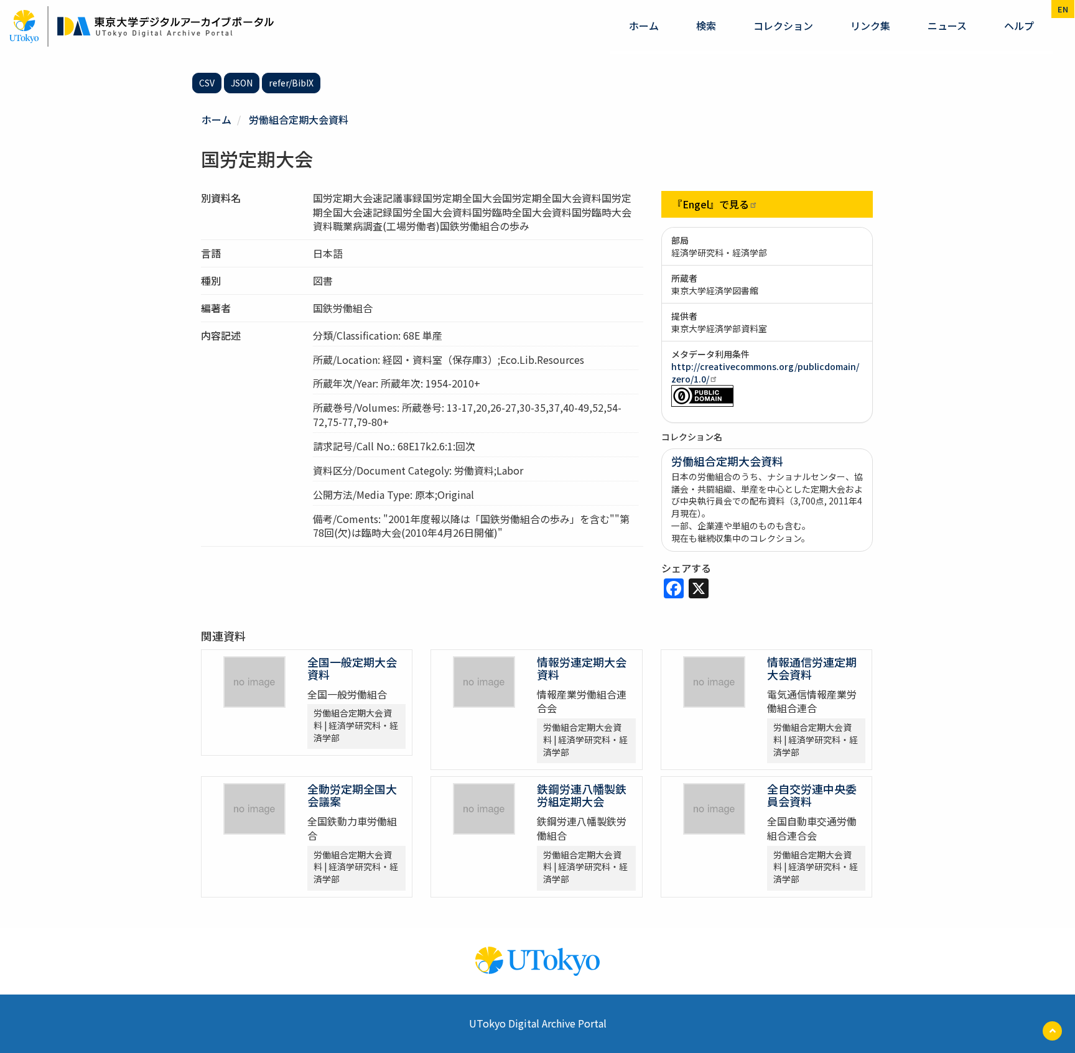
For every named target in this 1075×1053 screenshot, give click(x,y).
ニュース (947, 25)
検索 (706, 25)
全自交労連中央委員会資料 (812, 795)
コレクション (783, 25)
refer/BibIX (291, 83)
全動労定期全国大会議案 (352, 795)
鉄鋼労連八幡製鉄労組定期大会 (581, 795)
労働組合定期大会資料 (298, 119)
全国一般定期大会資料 (352, 668)
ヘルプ (1019, 25)
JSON (242, 83)
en (1063, 9)
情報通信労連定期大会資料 (812, 668)
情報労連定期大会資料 (581, 668)
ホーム (644, 25)
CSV (207, 83)
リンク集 (870, 25)
